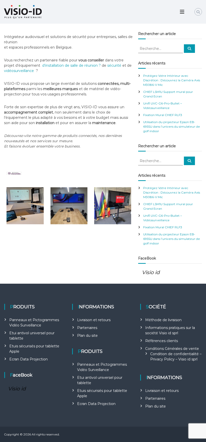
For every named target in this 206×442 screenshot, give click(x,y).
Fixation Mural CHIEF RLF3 (162, 115)
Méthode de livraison (163, 320)
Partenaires (87, 327)
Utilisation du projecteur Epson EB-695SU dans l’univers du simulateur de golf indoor (171, 126)
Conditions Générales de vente (172, 348)
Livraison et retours (94, 320)
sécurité (114, 65)
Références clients (161, 341)
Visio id (151, 272)
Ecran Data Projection (28, 359)
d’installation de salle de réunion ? (71, 65)
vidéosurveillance (19, 70)
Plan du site (87, 335)
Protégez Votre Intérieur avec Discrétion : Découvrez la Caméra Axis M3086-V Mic (171, 80)
